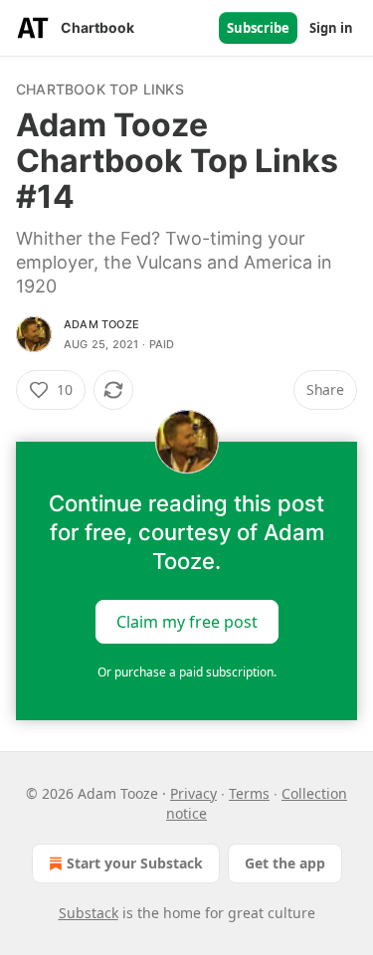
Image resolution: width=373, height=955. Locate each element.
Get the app (285, 863)
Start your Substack (135, 863)
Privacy (193, 793)
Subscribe (258, 28)
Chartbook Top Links (100, 89)
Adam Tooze (101, 324)
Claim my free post (187, 622)
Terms (249, 793)
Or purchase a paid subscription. (187, 672)
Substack (88, 912)
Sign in (331, 28)
